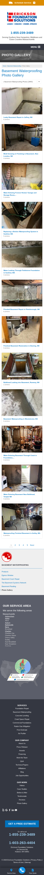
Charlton (8, 631)
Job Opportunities (22, 775)
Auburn (7, 623)
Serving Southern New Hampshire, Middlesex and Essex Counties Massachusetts (22, 38)
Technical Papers (22, 765)
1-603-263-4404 (22, 843)
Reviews (22, 800)
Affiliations (22, 768)
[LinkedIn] (12, 810)
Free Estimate (22, 730)
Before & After (22, 793)
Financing (22, 754)
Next (32, 545)
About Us (22, 743)
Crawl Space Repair (22, 719)
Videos (22, 785)
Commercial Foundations (22, 723)
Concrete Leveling (22, 716)
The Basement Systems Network (14, 583)
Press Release (22, 747)
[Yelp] (3, 810)
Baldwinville (9, 625)
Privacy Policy (36, 860)
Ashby (7, 618)
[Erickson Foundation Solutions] (22, 870)
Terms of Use (18, 862)
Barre (7, 627)
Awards (22, 750)
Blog (22, 772)
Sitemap (28, 862)
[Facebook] (9, 810)
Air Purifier (22, 733)
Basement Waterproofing (15, 565)
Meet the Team (22, 758)
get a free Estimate (22, 823)
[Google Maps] (6, 810)
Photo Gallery (7, 590)
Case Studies (22, 789)
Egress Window (7, 575)
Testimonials (22, 796)
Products (5, 572)
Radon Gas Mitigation (22, 726)
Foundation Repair (22, 708)
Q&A (22, 761)
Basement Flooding (9, 586)
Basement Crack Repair (11, 579)
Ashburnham (9, 616)
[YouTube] (16, 810)
